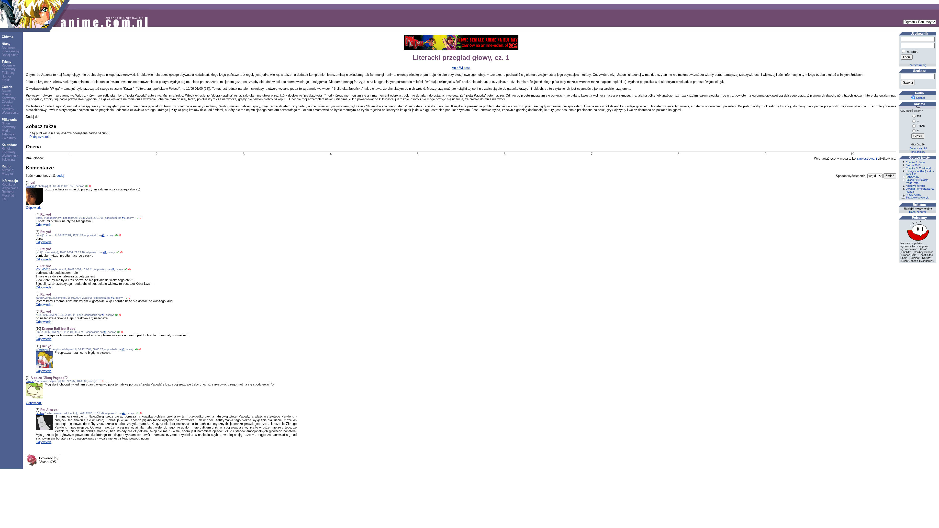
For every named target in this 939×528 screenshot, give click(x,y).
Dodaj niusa (10, 55)
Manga (6, 94)
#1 (123, 217)
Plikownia (9, 119)
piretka (40, 413)
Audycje (7, 170)
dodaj (60, 175)
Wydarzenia (10, 112)
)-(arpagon (42, 349)
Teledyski (8, 134)
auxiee (30, 381)
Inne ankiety (918, 151)
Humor (6, 76)
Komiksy (8, 109)
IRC (4, 199)
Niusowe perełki (915, 185)
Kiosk (6, 80)
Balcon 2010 (913, 165)
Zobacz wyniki (918, 148)
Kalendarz (9, 145)
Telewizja (8, 159)
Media (6, 130)
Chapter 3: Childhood (918, 168)
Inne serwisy (11, 51)
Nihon (6, 123)
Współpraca (10, 188)
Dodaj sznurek (39, 137)
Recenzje (8, 65)
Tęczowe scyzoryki (917, 197)
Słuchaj (920, 97)
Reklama (8, 192)
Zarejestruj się (917, 65)
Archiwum (9, 47)
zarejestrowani (867, 158)
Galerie (7, 87)
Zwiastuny (9, 138)
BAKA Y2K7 (912, 177)
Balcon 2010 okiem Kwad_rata (917, 181)
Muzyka (7, 174)
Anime (6, 90)
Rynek (6, 148)
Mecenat (8, 195)
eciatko (30, 186)
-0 (89, 186)
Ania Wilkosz (461, 68)
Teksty (6, 62)
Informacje (10, 181)
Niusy (6, 44)
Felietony (8, 73)
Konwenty (9, 69)
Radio (6, 166)
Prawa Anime (913, 194)
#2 (123, 413)
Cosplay (7, 101)
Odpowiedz (34, 207)
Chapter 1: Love (915, 162)
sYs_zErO (42, 269)
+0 (86, 186)
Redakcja (8, 184)
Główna (7, 37)
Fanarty (7, 105)
